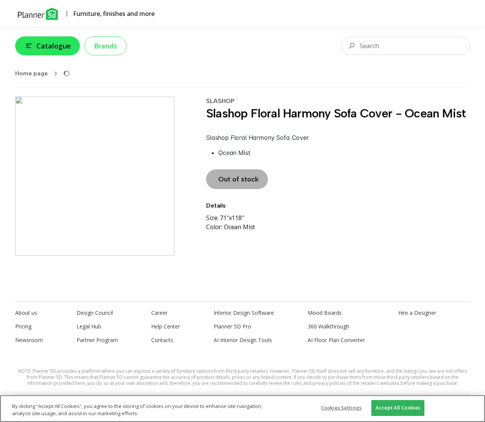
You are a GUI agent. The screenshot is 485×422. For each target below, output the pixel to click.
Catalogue (53, 45)
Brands (105, 45)
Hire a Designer (417, 312)
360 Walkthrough (328, 326)
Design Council (95, 312)
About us (26, 312)
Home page (31, 73)
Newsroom (29, 340)
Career (159, 312)
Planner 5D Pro (232, 326)
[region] (242, 408)
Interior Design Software (244, 312)
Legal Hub (89, 326)
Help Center (165, 326)
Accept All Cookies (397, 407)
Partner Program (97, 340)
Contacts (162, 340)
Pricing (23, 326)
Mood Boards (325, 312)
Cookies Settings (341, 407)
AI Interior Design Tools (243, 340)
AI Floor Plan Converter (336, 340)
